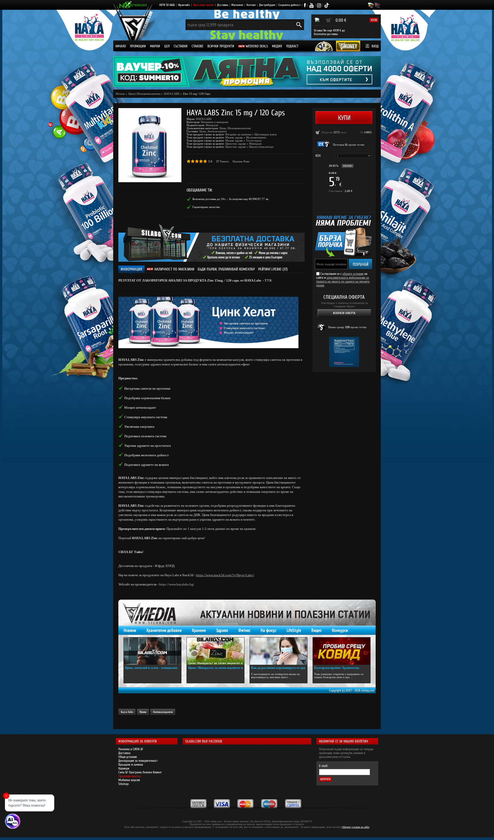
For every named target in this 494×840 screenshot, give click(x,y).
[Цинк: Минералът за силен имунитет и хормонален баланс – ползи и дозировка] (215, 651)
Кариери (123, 768)
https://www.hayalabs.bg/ (176, 584)
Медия (277, 46)
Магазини (237, 5)
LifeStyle (294, 630)
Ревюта (224, 161)
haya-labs (127, 711)
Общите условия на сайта (355, 827)
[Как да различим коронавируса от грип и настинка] (278, 651)
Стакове (197, 46)
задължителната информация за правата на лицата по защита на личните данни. (343, 281)
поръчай (360, 264)
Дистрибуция (267, 5)
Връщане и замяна (130, 764)
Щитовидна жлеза (265, 134)
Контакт (251, 5)
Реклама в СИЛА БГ (130, 749)
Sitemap (123, 784)
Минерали (212, 125)
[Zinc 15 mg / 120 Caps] (149, 145)
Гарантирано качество (206, 206)
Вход (375, 46)
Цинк (222, 128)
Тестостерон (254, 140)
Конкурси (340, 630)
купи (374, 20)
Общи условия (127, 757)
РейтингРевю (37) (273, 269)
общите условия (353, 274)
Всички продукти (220, 46)
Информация (131, 269)
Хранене (199, 630)
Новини (129, 630)
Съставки (181, 46)
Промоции (138, 46)
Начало (120, 46)
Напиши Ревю (241, 161)
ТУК (268, 280)
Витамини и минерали (214, 122)
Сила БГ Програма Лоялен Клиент (140, 772)
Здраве (222, 630)
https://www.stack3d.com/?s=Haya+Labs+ (225, 575)
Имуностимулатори (261, 146)
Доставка (222, 5)
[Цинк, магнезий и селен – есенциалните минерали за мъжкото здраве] (152, 651)
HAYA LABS (203, 118)
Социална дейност (289, 5)
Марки (155, 46)
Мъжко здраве (234, 137)
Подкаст (292, 46)
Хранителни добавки (164, 630)
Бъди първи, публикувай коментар (226, 269)
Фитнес (244, 630)
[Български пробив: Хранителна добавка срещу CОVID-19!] (341, 651)
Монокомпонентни (148, 93)
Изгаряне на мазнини (238, 134)
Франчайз (184, 5)
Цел (167, 46)
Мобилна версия (129, 780)
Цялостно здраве (235, 143)
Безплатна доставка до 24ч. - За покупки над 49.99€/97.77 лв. (230, 198)
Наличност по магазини (173, 269)
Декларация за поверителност (138, 761)
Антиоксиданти (217, 131)
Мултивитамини (256, 137)
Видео (316, 630)
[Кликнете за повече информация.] (323, 144)
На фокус (268, 630)
